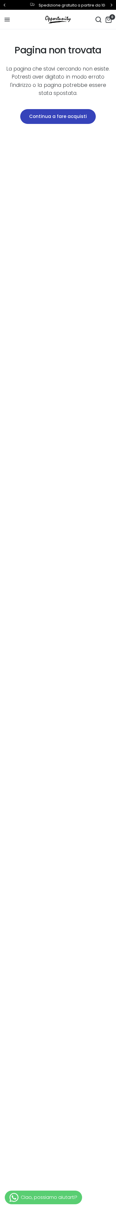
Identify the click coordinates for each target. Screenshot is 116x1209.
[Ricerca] (98, 19)
